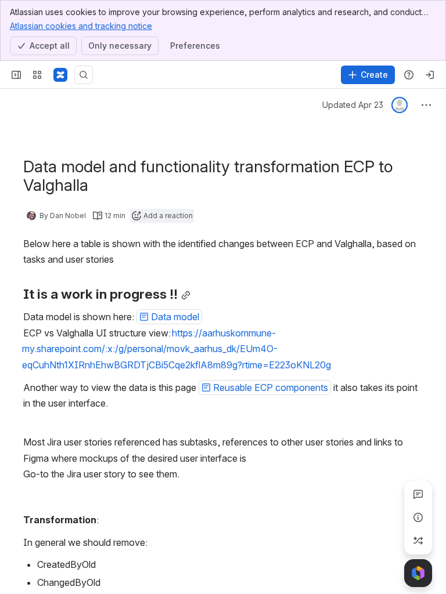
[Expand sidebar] (16, 75)
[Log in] (429, 75)
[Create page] (418, 540)
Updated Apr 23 (352, 105)
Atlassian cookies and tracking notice (81, 26)
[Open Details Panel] (418, 517)
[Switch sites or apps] (37, 75)
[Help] (409, 75)
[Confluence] (60, 75)
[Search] (83, 75)
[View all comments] (418, 494)
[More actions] (426, 105)
